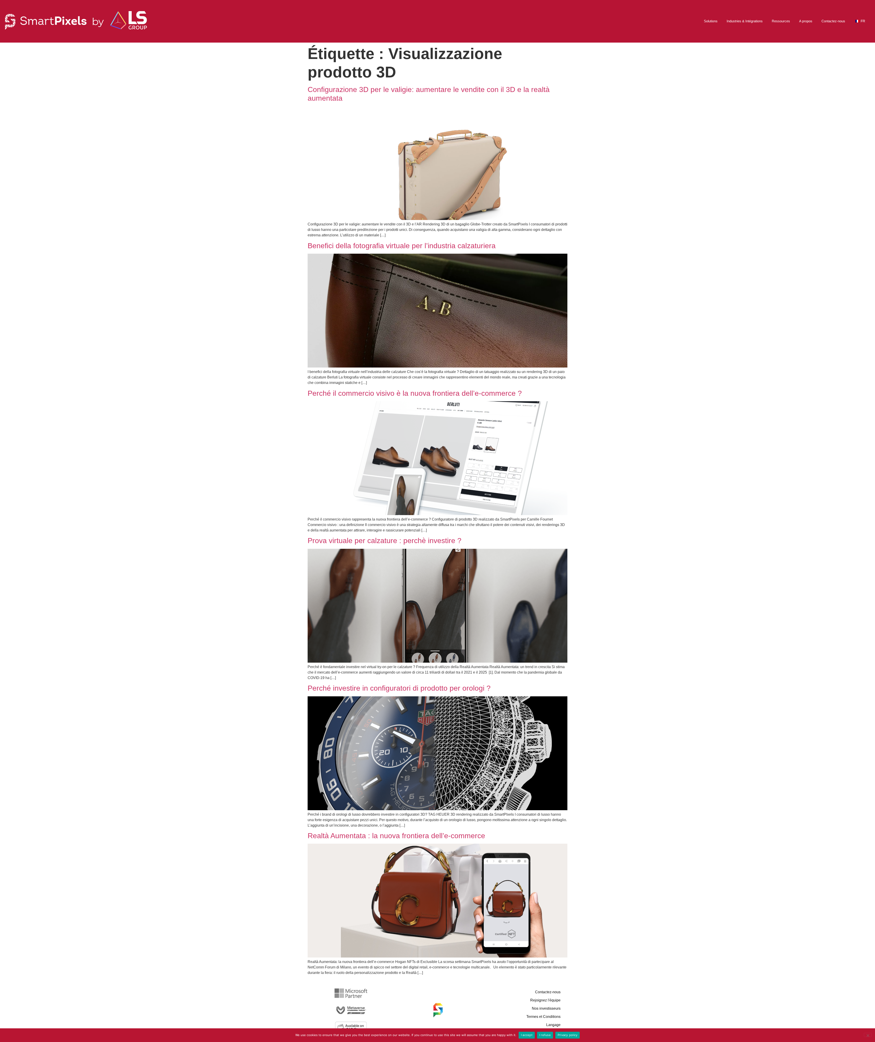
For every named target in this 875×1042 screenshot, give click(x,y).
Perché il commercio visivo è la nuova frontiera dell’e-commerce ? (415, 393)
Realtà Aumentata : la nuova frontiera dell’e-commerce (396, 836)
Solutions (711, 21)
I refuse (545, 1035)
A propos (805, 21)
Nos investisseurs (546, 1008)
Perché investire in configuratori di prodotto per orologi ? (399, 688)
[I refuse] (868, 1035)
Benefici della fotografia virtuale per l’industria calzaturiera (402, 246)
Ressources (781, 21)
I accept (527, 1035)
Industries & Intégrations (745, 21)
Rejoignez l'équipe (545, 1000)
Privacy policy (568, 1035)
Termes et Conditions (543, 1017)
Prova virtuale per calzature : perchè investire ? (384, 540)
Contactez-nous (833, 21)
